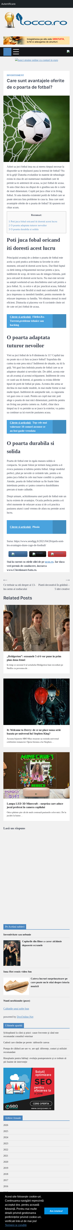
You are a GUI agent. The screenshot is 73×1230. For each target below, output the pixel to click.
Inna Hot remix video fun (17, 971)
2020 (5, 1162)
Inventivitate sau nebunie (17, 934)
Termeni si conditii (16, 1225)
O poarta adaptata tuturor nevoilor (28, 225)
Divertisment (15, 75)
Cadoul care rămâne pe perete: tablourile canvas (26, 1042)
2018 (5, 1174)
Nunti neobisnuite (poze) (16, 1000)
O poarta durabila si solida (24, 229)
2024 (5, 1137)
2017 (5, 1180)
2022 (5, 1149)
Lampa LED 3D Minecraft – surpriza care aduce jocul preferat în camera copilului (35, 805)
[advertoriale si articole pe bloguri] (28, 1109)
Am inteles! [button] (56, 1211)
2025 (5, 1131)
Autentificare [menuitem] (8, 3)
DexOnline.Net (25, 1016)
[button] (27, 1225)
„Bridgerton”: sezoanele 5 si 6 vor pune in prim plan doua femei (34, 658)
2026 (5, 1125)
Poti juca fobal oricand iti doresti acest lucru (33, 221)
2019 (5, 1168)
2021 (5, 1155)
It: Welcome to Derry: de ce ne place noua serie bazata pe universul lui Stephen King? (34, 732)
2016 (5, 1186)
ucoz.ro (49, 561)
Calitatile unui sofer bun (16, 1008)
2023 (5, 1143)
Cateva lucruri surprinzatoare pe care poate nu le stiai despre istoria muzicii (50, 982)
